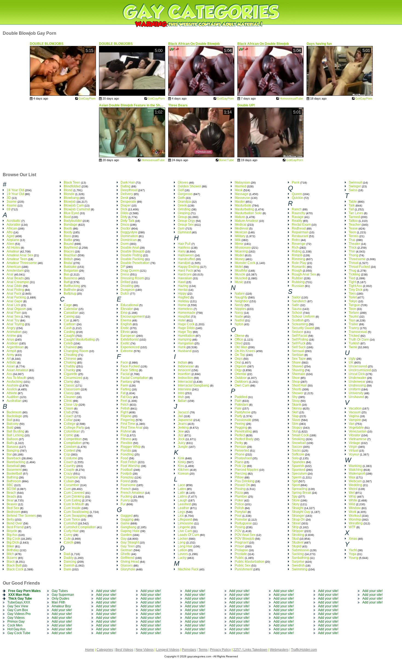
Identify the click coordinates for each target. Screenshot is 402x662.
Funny (125, 500)
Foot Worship (130, 466)
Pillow (239, 477)
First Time (128, 424)
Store (296, 500)
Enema (126, 320)
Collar (68, 420)
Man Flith (58, 602)
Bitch (10, 554)
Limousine (185, 523)
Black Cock (15, 569)
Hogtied (184, 297)
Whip (352, 496)
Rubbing (298, 282)
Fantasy (126, 382)
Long (181, 542)
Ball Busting (15, 431)
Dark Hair (128, 182)
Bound (69, 244)
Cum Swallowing (76, 512)
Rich (295, 247)
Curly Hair (71, 531)
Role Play (299, 263)
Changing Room (76, 351)
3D (9, 198)
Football (127, 470)
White (353, 500)
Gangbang (128, 527)
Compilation (73, 443)
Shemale (298, 374)
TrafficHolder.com (304, 650)
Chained (70, 347)
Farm (124, 385)
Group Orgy (186, 221)
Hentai (183, 290)
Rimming (298, 259)
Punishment (243, 569)
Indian (182, 362)
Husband (184, 351)
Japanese (185, 420)
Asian (11, 366)
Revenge (298, 244)
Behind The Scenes (21, 516)
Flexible (126, 443)
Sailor (296, 297)
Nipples (240, 309)
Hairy (182, 251)
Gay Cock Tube (18, 633)
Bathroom (14, 481)
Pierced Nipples (246, 470)
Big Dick (13, 542)
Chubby (69, 366)
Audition (13, 397)
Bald (10, 427)
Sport (296, 485)
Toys (352, 320)
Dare (67, 569)
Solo (295, 458)
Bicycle (12, 531)
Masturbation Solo (248, 213)
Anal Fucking (16, 297)
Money (240, 259)
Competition (73, 439)
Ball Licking (15, 435)
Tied (352, 278)
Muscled (241, 278)
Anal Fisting (15, 290)
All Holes (13, 247)
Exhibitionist (130, 339)
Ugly (352, 359)
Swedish (298, 565)
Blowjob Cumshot (77, 209)
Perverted (242, 450)
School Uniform (303, 316)
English (126, 324)
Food (124, 458)
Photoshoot (243, 458)
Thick (353, 247)
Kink (181, 458)
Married (240, 186)
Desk (124, 198)
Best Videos (124, 650)
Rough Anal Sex (304, 274)
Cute (67, 539)
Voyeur (354, 454)
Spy (295, 496)
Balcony (13, 424)
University (356, 393)
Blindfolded (72, 186)
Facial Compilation (134, 378)
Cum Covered (74, 493)
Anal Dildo (14, 286)
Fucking (126, 496)
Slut (295, 431)
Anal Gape (14, 301)
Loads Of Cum (188, 535)
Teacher (355, 225)
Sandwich (299, 301)
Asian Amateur (17, 370)
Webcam (355, 481)
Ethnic (125, 332)
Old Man (241, 347)
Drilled (125, 282)
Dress (125, 274)
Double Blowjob (132, 251)
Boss (67, 236)
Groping (184, 213)
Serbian (298, 355)
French (126, 489)
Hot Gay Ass (16, 629)
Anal (10, 274)
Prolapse (241, 550)
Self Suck (299, 347)
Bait (9, 420)
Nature (240, 293)
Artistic (11, 362)
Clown (68, 408)
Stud (295, 539)
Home (182, 305)
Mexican (241, 232)
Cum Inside (72, 508)
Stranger (298, 516)
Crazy (68, 473)
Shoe (296, 378)
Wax (352, 477)
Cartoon (70, 324)
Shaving (298, 370)
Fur (123, 504)
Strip (295, 527)
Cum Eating (72, 500)
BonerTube (226, 160)
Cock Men (14, 625)
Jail (180, 416)
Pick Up (240, 466)
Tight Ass (355, 286)
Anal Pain (14, 313)
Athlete (12, 393)
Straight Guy (301, 512)
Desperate (128, 202)
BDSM (11, 489)
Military (240, 236)
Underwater (357, 378)
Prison (239, 546)
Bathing (12, 477)
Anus (10, 339)
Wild (352, 504)
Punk (295, 182)
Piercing (241, 473)
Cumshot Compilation (80, 527)
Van (351, 424)
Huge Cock (186, 324)
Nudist (239, 320)
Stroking (298, 535)
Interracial (185, 382)
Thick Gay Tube (20, 598)
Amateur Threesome (22, 263)
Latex (182, 489)
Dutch (125, 293)
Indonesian (186, 366)
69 (8, 209)
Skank (296, 405)
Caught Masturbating (79, 339)
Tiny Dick (355, 290)
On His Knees (245, 351)
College (69, 424)
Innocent (184, 370)
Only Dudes (60, 598)
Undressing (357, 385)
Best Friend (15, 527)
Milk (238, 240)
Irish (181, 397)
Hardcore (185, 274)
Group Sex (186, 225)
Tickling (354, 274)
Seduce (297, 332)
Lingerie (184, 527)
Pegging (241, 427)
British (68, 259)
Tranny (354, 328)
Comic (68, 435)
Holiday (183, 301)
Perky (239, 443)
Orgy (238, 370)
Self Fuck (298, 343)
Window (355, 508)
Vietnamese (357, 439)
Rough (297, 270)
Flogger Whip (131, 447)
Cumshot (70, 523)
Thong (353, 255)
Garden (126, 535)
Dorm (125, 244)
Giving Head (130, 562)
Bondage (70, 225)
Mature (240, 217)
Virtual (353, 450)
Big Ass (12, 535)
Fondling (127, 454)
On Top (240, 355)
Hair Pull (184, 244)
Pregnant (241, 542)
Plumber (241, 496)
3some (12, 202)
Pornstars (189, 650)
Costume (70, 458)
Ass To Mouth (17, 378)
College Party (74, 427)
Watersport (357, 473)
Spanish (298, 466)
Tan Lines (356, 213)
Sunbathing (300, 558)
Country (69, 466)
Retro (296, 240)
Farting (126, 389)
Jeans (182, 424)
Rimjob (297, 255)
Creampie (71, 477)
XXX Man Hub (18, 595)
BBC (10, 485)
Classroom (72, 389)
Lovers (183, 554)
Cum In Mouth (74, 504)
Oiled (239, 343)
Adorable (13, 225)
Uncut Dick (357, 374)
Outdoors (241, 382)
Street (296, 523)
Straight (297, 508)
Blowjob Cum (74, 205)
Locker (183, 539)
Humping (184, 339)
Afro (10, 232)
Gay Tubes (60, 591)
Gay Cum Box (17, 610)
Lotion (182, 550)
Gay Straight (130, 542)
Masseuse (242, 198)
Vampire (355, 420)
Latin (181, 493)
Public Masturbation (249, 562)
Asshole (13, 385)
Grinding (184, 209)
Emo (124, 313)
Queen (297, 194)
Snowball (299, 443)
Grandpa (184, 202)
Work (352, 512)
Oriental (240, 374)
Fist (123, 435)
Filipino (126, 416)
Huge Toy (185, 332)
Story (295, 504)
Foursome (128, 485)
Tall (351, 209)
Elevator (127, 309)
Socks (296, 450)
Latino (182, 496)
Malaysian (242, 182)
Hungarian (186, 343)
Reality (297, 221)
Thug (352, 270)
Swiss (353, 190)
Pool (238, 516)
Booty (68, 232)
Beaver (12, 504)
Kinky (182, 462)
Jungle (183, 447)
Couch (69, 462)
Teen (352, 232)
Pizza (239, 493)
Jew (181, 431)
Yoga (352, 554)
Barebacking (16, 462)
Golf (181, 190)
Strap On (298, 519)
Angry (11, 328)
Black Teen (72, 182)
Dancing (70, 562)
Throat (353, 263)
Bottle (68, 240)
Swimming (299, 569)
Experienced (130, 347)
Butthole (70, 290)
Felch (125, 405)
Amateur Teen (17, 259)
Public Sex (242, 565)
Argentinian (15, 347)
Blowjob (70, 202)
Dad (67, 554)
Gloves (183, 182)
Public (239, 558)
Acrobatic (14, 221)
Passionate (243, 420)
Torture (354, 313)
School (297, 313)
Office (239, 339)
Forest (125, 481)
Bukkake (70, 267)
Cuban (69, 481)
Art (9, 359)
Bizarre (12, 558)
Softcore (298, 454)
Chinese (70, 359)
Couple (69, 470)
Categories (105, 650)
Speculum (299, 473)
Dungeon (128, 290)
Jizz (180, 435)
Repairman (300, 232)
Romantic (299, 267)
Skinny (297, 408)
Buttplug (70, 293)
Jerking (183, 427)
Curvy (68, 535)
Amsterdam (15, 270)
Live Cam (185, 531)
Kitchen (183, 470)
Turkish (354, 343)
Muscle (240, 274)
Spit (295, 481)
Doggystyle (129, 232)
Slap (295, 416)
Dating (125, 186)
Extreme (127, 351)
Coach (69, 416)
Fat (123, 393)
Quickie (297, 198)
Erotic (125, 328)
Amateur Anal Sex (20, 255)
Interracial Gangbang (193, 385)
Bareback (14, 458)
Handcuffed (186, 259)
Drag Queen (130, 270)
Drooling (127, 286)
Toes (352, 293)
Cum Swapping (75, 516)
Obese (239, 336)
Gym (181, 228)
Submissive (300, 550)
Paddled (241, 397)
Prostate (241, 554)
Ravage (298, 217)
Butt (66, 282)
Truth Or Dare (359, 339)
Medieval (241, 228)
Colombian (72, 431)
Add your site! (62, 610)
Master (240, 202)
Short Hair (299, 385)
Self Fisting (300, 339)
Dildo (125, 213)
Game (125, 523)
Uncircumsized (360, 370)
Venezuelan (357, 431)
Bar (9, 454)
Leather (183, 508)
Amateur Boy (61, 606)
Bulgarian (71, 270)
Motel (239, 267)
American (14, 267)
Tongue (354, 305)
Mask (239, 190)
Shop (296, 382)
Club (67, 412)
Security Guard (303, 328)
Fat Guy (126, 397)
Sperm (297, 477)
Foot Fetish (129, 462)
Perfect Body (244, 439)
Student (297, 542)
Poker (239, 500)
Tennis (354, 236)
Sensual (298, 351)
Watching (356, 470)
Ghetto (125, 554)
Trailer (353, 324)
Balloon (12, 439)
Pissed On (242, 485)
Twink (353, 347)
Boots (68, 228)
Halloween (186, 255)
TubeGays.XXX (18, 602)
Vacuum (355, 412)
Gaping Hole (130, 531)
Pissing (240, 489)
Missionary (243, 247)
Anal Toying (15, 324)
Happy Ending (188, 267)
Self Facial (299, 336)
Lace (181, 485)
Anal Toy (13, 320)
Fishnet (126, 431)
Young (353, 558)
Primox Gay (16, 621)
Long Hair (185, 546)
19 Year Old (15, 194)
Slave (296, 420)
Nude (239, 316)
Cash (68, 328)
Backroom (14, 412)
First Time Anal (131, 427)
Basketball (14, 473)
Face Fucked (130, 366)
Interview (184, 389)
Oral (238, 362)
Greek (182, 205)
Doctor (125, 228)
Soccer (297, 447)
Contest (69, 450)
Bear (10, 500)
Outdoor (241, 378)
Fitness (126, 439)
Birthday (13, 550)
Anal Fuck (14, 293)
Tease (353, 228)
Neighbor (242, 301)
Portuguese (243, 523)
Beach (11, 493)
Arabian (12, 343)
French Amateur (132, 493)
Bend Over (14, 523)
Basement (14, 470)
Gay (124, 539)
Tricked (354, 336)
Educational (129, 305)
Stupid (296, 546)
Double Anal (130, 247)
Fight (124, 412)
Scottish (298, 320)
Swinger (355, 186)
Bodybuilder (73, 221)
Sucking (298, 554)
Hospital (184, 316)
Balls (10, 443)
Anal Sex (13, 316)
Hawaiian (185, 278)
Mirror (239, 244)
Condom (70, 447)
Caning (69, 316)
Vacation (355, 408)
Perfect (240, 435)
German (127, 550)
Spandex (298, 462)
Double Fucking (132, 259)
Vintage (354, 443)
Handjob (184, 263)
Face (124, 362)
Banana (12, 447)
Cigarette (70, 374)
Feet (124, 401)
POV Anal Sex (245, 535)
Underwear (357, 382)
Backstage (14, 416)
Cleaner (70, 397)
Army (10, 355)
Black (11, 562)
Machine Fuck (188, 569)
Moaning (241, 251)
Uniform (354, 389)
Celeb (68, 343)
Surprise (298, 562)
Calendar (71, 309)
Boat (67, 217)
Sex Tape (299, 359)
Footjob (126, 473)
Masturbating (244, 209)
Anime (11, 336)
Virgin (353, 447)
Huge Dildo (186, 328)
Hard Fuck (185, 270)
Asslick (12, 389)
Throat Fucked (359, 267)
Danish (69, 565)
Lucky (182, 558)
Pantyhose (242, 412)
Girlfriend (127, 558)
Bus (66, 274)
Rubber (297, 278)
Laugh (182, 500)
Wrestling (356, 523)
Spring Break (301, 493)
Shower (297, 393)
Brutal (68, 263)
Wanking (355, 466)
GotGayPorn (86, 98)
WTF (352, 527)
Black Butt (14, 565)
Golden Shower (189, 186)
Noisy (239, 313)
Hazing (183, 286)
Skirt (295, 412)
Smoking (298, 439)
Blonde (69, 194)
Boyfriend (71, 247)
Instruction (185, 378)
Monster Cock (245, 263)
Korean (183, 473)
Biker (10, 546)
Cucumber (71, 485)
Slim (295, 424)
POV (238, 531)
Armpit (11, 351)
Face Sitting (129, 370)
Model (239, 255)
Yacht (353, 550)
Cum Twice (72, 519)
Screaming (300, 324)
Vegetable (356, 427)
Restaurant (300, 236)
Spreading (299, 489)
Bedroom (13, 512)
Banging (13, 450)
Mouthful (241, 270)
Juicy (181, 443)
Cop (67, 454)
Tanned (354, 217)
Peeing (240, 424)
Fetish (125, 408)
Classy (69, 393)
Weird (353, 489)
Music (239, 282)
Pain (238, 401)
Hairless (184, 247)
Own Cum (242, 385)
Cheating (70, 355)
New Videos (145, 650)
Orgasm (240, 366)
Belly (10, 519)
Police (239, 504)
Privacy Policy (220, 650)
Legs (181, 512)
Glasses (127, 565)
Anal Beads (15, 278)
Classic (69, 385)
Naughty (241, 297)
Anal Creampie (18, 282)
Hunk (182, 347)
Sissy (296, 401)
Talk (352, 205)
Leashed (184, 504)
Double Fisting (131, 255)
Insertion (184, 374)
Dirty (124, 217)
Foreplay (127, 477)
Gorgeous (185, 194)
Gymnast (184, 232)
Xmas (353, 539)
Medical (240, 225)
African (12, 228)
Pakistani (241, 405)
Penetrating (243, 431)
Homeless (185, 309)
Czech (68, 542)
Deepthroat (129, 190)
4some (12, 205)
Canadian (71, 313)
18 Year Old (15, 190)
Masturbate (243, 205)
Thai (352, 240)
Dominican (129, 240)
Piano (239, 462)
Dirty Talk (127, 221)
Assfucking (15, 382)
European (128, 336)
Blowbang (71, 198)
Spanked (298, 470)
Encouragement (132, 316)
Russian (298, 286)
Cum (67, 489)
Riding (297, 251)
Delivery (127, 194)
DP (123, 267)
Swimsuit (355, 182)
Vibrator (354, 435)
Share (296, 362)
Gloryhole (128, 569)
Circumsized (73, 378)
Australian (14, 401)
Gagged (127, 516)
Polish (239, 508)
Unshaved (356, 397)
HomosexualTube (291, 98)
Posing (240, 527)
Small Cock (300, 435)
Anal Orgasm (16, 309)
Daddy (69, 558)
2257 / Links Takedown (250, 650)
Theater (354, 244)
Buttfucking (72, 286)
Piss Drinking (244, 481)
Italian (182, 401)
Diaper (126, 205)
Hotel (182, 320)
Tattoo (353, 221)
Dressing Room (132, 278)
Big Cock (13, 539)
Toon (352, 309)
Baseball (13, 466)
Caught (69, 336)
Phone (239, 454)
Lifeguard (185, 519)
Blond (68, 190)
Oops (239, 359)
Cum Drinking (74, 496)
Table (353, 202)
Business (70, 278)
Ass (9, 374)
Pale (238, 408)
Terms (203, 650)
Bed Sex (13, 508)
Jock (181, 439)
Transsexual (358, 332)
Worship (355, 519)
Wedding (355, 485)
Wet (351, 493)
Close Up (71, 405)
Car (66, 320)
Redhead (299, 228)
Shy (295, 397)
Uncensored (358, 366)
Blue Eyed (71, 213)
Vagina (354, 416)
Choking (70, 362)
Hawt (181, 282)
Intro (181, 393)
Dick (124, 209)
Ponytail (241, 512)
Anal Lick (13, 305)
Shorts (296, 389)
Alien (10, 244)
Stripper (298, 531)
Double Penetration (135, 263)
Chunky (69, 370)
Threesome (357, 259)
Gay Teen (128, 546)
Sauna (297, 309)
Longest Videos (167, 650)
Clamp (69, 382)
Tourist (354, 316)
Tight (352, 282)
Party (238, 416)
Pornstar (241, 519)
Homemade (186, 313)
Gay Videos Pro (19, 614)
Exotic (125, 343)
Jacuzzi (183, 412)
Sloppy (297, 427)
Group (182, 217)
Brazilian (70, 255)
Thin (352, 251)
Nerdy (239, 305)
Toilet (353, 297)
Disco (125, 225)
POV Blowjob (244, 539)
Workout (355, 516)
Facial (125, 374)
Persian (240, 447)
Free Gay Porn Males (24, 591)
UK (351, 362)
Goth (181, 198)
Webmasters (279, 650)
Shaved (297, 366)
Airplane (13, 240)
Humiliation (186, 336)
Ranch (297, 209)
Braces (69, 251)
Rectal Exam (301, 225)
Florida (126, 450)
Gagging (127, 519)
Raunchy (298, 213)
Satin (295, 305)
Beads (11, 496)
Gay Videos (16, 618)
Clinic (68, 401)
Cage (68, 305)
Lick (181, 516)
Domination (129, 236)
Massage (241, 194)
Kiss (181, 466)
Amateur (13, 251)
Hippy (182, 293)
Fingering (128, 420)
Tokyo (353, 301)
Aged (10, 236)
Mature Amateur (246, 221)
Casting (69, 332)
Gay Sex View (17, 606)
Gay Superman (63, 595)
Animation (14, 332)
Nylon (239, 324)
